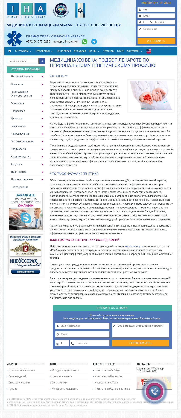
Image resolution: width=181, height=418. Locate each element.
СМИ (120, 51)
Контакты (132, 51)
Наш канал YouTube (106, 382)
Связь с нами (59, 382)
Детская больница (22, 76)
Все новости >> (59, 75)
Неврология (18, 110)
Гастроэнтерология (22, 141)
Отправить (156, 41)
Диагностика (18, 171)
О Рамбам (21, 51)
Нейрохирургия (20, 133)
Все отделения (19, 187)
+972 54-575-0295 (38, 41)
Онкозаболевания (19, 382)
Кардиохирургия (20, 156)
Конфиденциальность (65, 388)
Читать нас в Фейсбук (107, 370)
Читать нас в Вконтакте (108, 376)
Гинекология (18, 126)
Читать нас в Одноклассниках (112, 388)
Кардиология (19, 149)
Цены (92, 51)
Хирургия (80, 51)
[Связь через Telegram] (94, 41)
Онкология (64, 51)
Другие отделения (22, 179)
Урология (16, 118)
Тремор (12, 388)
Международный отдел (65, 370)
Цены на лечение (62, 376)
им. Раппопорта (134, 246)
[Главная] (10, 51)
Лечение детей (17, 376)
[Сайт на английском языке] (148, 52)
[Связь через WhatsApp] (84, 41)
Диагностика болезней (22, 370)
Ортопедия (17, 103)
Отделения (43, 51)
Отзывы (108, 51)
